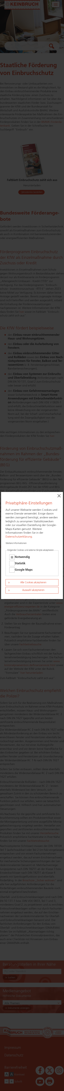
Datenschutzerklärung (19, 536)
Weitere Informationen (16, 543)
